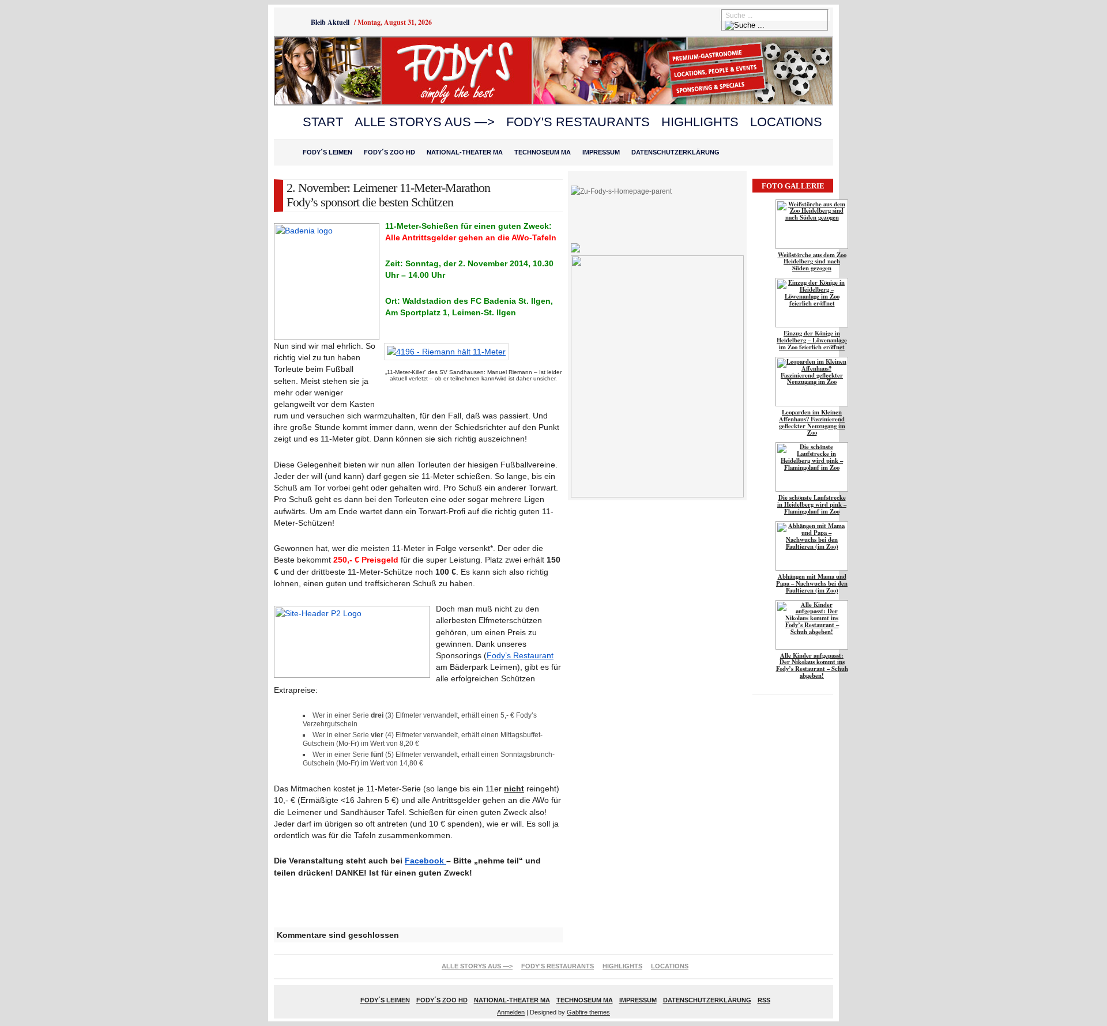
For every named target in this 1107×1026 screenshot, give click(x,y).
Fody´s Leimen (327, 152)
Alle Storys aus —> (425, 122)
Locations (786, 122)
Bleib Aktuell (330, 22)
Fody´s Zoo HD (389, 152)
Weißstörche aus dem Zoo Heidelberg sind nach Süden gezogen (812, 261)
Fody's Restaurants (578, 122)
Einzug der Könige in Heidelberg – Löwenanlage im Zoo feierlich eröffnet (812, 340)
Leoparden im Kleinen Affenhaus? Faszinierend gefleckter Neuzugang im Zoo (812, 422)
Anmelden (511, 1012)
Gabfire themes (588, 1012)
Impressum (601, 152)
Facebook (425, 860)
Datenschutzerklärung (675, 152)
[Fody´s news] (553, 103)
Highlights (700, 122)
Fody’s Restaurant (520, 655)
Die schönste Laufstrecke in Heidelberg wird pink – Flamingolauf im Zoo (811, 504)
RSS (764, 1000)
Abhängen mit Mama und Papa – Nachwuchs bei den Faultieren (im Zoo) (812, 583)
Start (323, 122)
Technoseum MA (542, 152)
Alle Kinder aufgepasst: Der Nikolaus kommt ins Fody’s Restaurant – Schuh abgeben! (812, 666)
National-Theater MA (465, 152)
